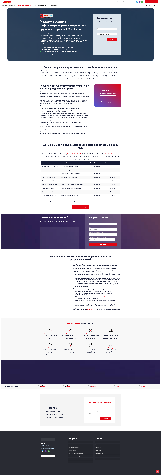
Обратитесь (90, 309)
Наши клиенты (98, 450)
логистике (100, 73)
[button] (28, 386)
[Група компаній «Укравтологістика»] (8, 2)
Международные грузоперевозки (76, 453)
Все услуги (125, 1)
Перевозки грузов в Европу (74, 456)
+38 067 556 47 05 (53, 411)
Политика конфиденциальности (65, 471)
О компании (97, 441)
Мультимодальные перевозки (75, 461)
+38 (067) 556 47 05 (151, 5)
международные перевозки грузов (69, 91)
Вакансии (97, 456)
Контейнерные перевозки (74, 447)
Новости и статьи (99, 453)
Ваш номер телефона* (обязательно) (97, 237)
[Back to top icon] (119, 471)
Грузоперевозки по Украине (74, 444)
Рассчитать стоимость (151, 1)
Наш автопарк (98, 447)
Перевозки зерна (72, 450)
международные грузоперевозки (73, 153)
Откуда (90, 221)
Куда (90, 227)
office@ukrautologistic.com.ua (108, 93)
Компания (119, 1)
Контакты (132, 1)
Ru (158, 5)
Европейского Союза (109, 153)
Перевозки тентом (72, 458)
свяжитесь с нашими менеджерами (86, 201)
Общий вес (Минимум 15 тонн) (96, 232)
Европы (106, 296)
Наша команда (98, 444)
